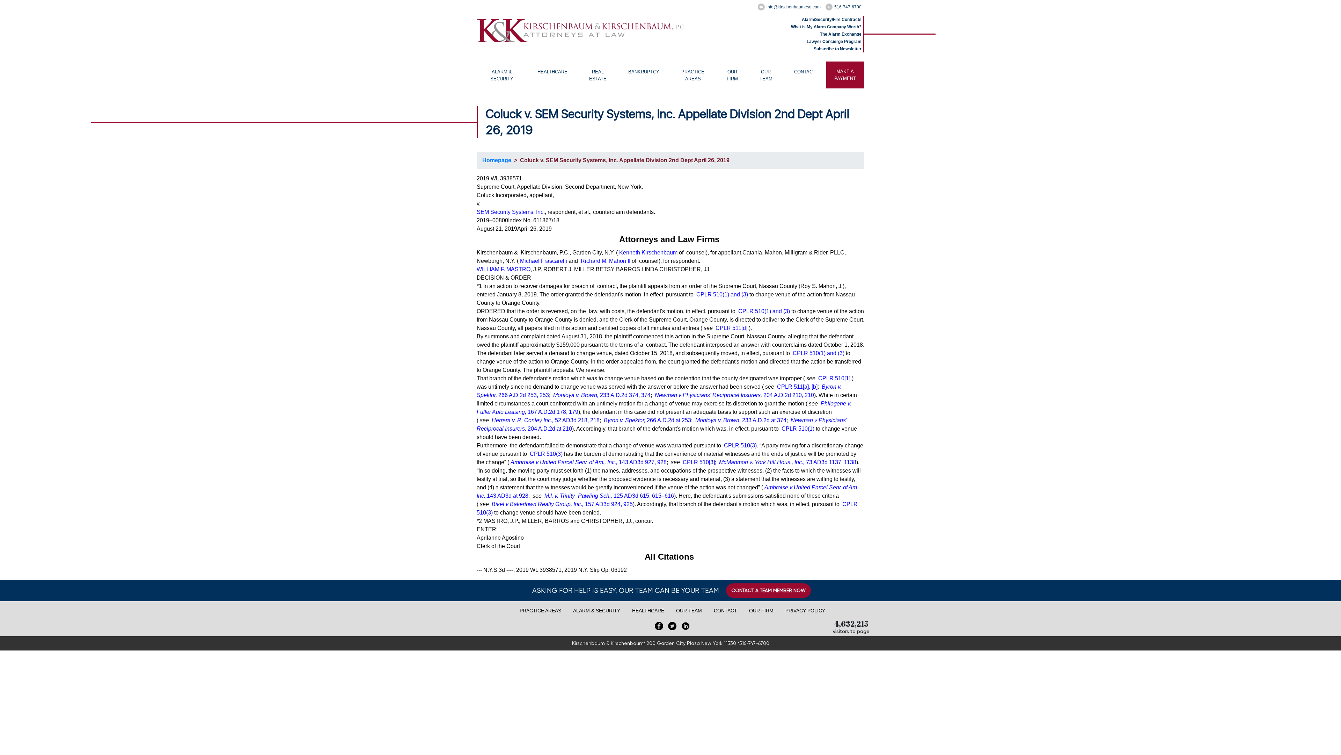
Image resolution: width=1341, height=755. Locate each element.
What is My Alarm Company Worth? (826, 26)
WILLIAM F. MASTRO (503, 269)
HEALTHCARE (552, 71)
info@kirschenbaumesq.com (794, 7)
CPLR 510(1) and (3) (722, 294)
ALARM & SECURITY (501, 75)
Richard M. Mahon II (605, 261)
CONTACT (804, 71)
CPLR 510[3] (699, 462)
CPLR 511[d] (731, 328)
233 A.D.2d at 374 (740, 420)
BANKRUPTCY (643, 71)
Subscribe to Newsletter (838, 48)
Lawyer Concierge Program (834, 41)
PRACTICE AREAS (692, 75)
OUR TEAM (766, 75)
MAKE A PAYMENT (845, 75)
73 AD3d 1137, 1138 (787, 462)
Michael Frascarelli (543, 261)
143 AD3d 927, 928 (589, 462)
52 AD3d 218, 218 (546, 420)
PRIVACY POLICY (805, 610)
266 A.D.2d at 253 (647, 420)
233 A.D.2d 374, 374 (602, 395)
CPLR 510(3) (740, 445)
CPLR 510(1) (798, 429)
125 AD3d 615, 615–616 (609, 496)
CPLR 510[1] (834, 378)
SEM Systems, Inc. (511, 212)
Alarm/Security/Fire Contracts (832, 19)
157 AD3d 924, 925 (562, 504)
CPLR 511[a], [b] (797, 387)
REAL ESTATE (598, 75)
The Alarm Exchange (841, 34)
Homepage (496, 160)
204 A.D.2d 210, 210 (734, 395)
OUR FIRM (732, 75)
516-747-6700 (848, 7)
